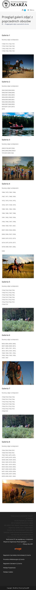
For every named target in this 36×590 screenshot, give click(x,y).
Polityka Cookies (8, 572)
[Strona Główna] (2, 24)
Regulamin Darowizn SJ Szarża (12, 563)
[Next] (30, 66)
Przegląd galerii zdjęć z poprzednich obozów (17, 24)
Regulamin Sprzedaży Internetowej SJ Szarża (17, 555)
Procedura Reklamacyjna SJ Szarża (13, 559)
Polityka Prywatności (9, 568)
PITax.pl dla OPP (28, 544)
